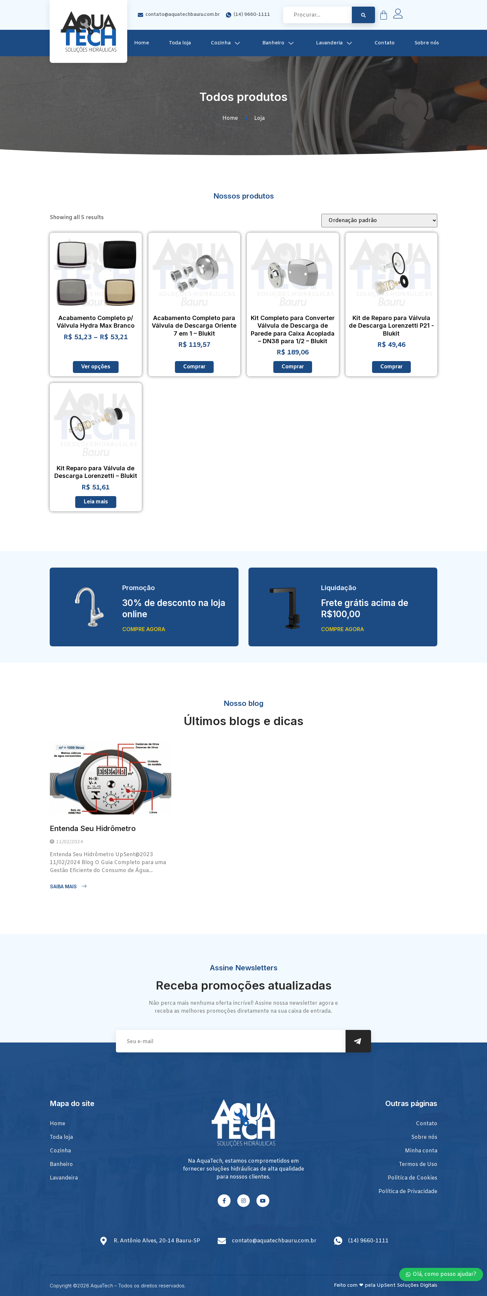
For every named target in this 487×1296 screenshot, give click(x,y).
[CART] (383, 15)
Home (141, 43)
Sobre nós (426, 43)
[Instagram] (243, 1200)
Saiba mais (63, 886)
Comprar (194, 366)
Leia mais (95, 501)
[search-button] (363, 15)
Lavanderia (329, 43)
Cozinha (221, 43)
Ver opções (95, 366)
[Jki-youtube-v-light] (262, 1200)
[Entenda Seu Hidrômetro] (111, 778)
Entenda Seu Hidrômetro (93, 828)
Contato (384, 43)
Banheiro (273, 43)
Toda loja (180, 43)
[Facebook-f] (224, 1200)
